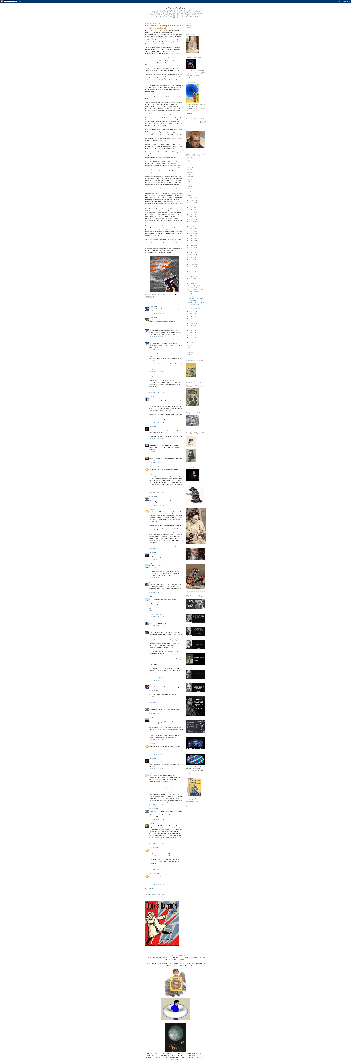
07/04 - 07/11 (192, 255)
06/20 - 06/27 (192, 259)
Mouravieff (152, 76)
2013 (188, 188)
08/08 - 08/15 (192, 243)
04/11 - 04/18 (192, 283)
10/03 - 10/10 (192, 226)
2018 (188, 177)
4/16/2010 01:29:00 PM (156, 559)
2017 (188, 179)
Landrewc (151, 509)
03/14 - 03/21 (192, 318)
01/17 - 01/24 (192, 337)
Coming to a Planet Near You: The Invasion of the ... (196, 286)
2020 (188, 172)
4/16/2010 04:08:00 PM (156, 702)
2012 (188, 191)
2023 (188, 165)
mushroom (152, 426)
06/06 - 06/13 (192, 264)
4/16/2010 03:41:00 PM (156, 625)
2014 (188, 186)
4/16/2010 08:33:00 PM (156, 754)
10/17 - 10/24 (192, 221)
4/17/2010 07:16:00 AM (156, 843)
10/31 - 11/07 (192, 217)
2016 (188, 181)
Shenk (171, 38)
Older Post (180, 891)
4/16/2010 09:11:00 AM (156, 313)
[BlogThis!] (148, 297)
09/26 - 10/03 (192, 229)
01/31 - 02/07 (192, 333)
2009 (188, 345)
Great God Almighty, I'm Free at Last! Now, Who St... (196, 303)
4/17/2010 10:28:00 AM (156, 869)
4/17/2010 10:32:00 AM (156, 884)
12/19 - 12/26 (192, 200)
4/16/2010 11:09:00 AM (156, 439)
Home (164, 891)
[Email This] (146, 297)
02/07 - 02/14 (192, 330)
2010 (188, 196)
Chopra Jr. (153, 623)
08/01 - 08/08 (192, 245)
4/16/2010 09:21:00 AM (156, 324)
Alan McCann (152, 466)
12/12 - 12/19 (192, 202)
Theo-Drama (152, 70)
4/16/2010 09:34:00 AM (156, 349)
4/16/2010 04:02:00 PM (156, 680)
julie (150, 396)
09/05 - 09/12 (192, 236)
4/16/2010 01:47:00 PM (156, 592)
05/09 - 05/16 (192, 274)
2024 (188, 162)
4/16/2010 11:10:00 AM (156, 451)
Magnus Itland (153, 773)
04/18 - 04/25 (192, 281)
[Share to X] (150, 297)
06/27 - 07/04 (192, 257)
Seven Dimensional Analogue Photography (195, 299)
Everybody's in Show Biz (194, 293)
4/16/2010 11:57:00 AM (156, 505)
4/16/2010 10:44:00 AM (156, 422)
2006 (188, 352)
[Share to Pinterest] (153, 297)
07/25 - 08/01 (192, 247)
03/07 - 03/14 (192, 321)
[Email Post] (174, 294)
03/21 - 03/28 (192, 316)
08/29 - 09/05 (192, 238)
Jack (150, 717)
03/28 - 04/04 (192, 314)
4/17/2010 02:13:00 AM (156, 804)
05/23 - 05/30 (192, 269)
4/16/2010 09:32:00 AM (156, 337)
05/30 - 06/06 (192, 266)
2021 (188, 169)
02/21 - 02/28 (192, 325)
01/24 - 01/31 (192, 335)
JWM (150, 823)
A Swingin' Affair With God (195, 296)
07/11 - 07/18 (192, 252)
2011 (188, 193)
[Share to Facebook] (151, 297)
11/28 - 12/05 (192, 207)
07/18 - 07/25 (192, 250)
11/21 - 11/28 (192, 210)
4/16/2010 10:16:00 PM (156, 769)
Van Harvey (152, 630)
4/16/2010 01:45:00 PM (156, 578)
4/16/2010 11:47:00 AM (156, 492)
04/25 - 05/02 (192, 278)
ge (150, 563)
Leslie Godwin (153, 847)
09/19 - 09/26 (192, 231)
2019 (188, 174)
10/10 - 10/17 (192, 224)
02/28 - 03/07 (192, 323)
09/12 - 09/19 (192, 233)
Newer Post (148, 891)
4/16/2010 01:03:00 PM (156, 548)
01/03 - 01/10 (192, 342)
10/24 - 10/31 (192, 219)
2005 (188, 354)
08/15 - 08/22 (192, 240)
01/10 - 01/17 (192, 340)
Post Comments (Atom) (158, 894)
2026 (188, 158)
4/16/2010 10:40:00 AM (156, 392)
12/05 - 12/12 (192, 205)
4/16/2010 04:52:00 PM (156, 713)
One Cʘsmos (176, 7)
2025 (188, 160)
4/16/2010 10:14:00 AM (156, 372)
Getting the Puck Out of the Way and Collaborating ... (196, 290)
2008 (188, 347)
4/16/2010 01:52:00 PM (156, 616)
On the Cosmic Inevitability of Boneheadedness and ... (196, 307)
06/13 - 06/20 (192, 262)
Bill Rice (151, 743)
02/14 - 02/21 (192, 328)
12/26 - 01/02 (192, 198)
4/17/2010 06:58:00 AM (156, 819)
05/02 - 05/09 (192, 276)
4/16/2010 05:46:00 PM (156, 739)
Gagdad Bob (152, 306)
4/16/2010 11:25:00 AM (156, 462)
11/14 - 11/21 (192, 212)
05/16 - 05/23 (192, 271)
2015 (188, 184)
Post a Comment (149, 888)
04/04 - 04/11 (192, 311)
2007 (188, 350)
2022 (188, 167)
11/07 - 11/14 (192, 214)
